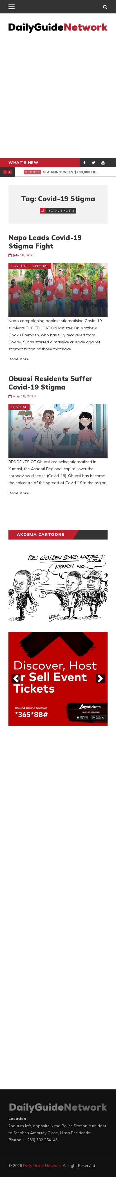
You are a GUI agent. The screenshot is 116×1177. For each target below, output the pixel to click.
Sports (27, 172)
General (40, 266)
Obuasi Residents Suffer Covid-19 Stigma (50, 382)
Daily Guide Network (42, 1165)
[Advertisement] (58, 97)
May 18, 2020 (24, 396)
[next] (100, 678)
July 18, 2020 (24, 255)
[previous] (15, 678)
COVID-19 (19, 266)
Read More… (20, 359)
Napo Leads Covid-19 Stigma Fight (45, 241)
